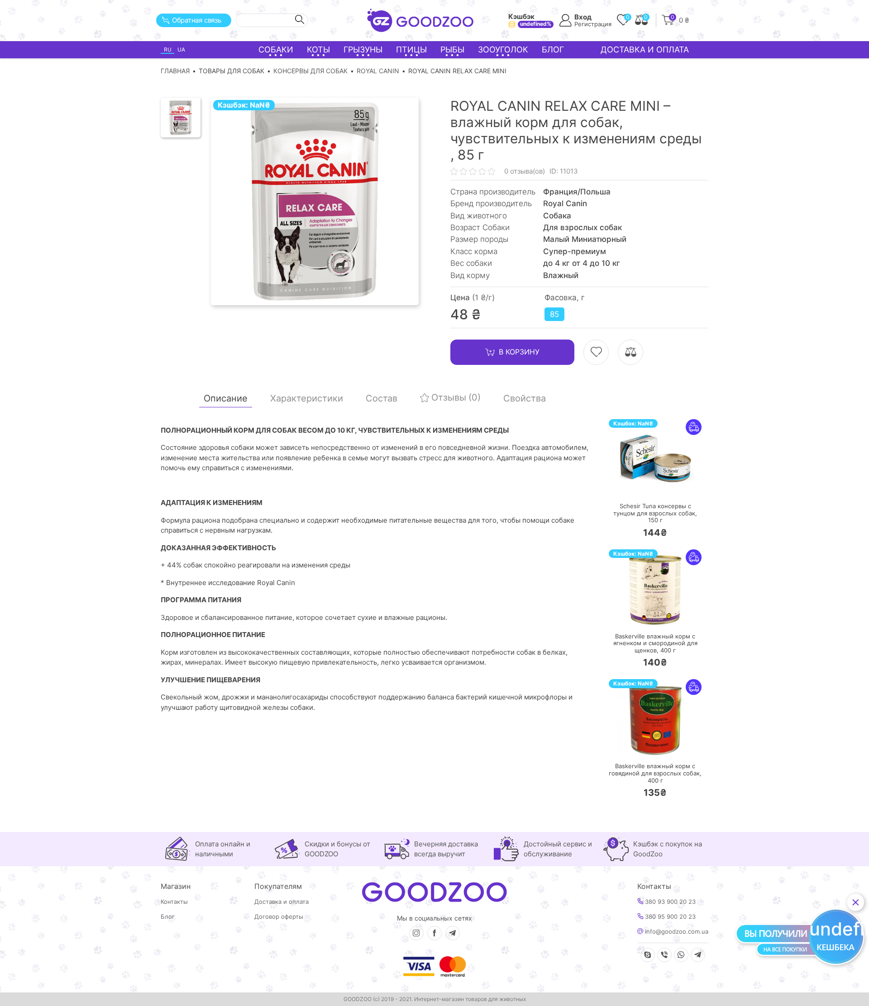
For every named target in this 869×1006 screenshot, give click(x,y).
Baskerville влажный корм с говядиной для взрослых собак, (655, 773)
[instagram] (416, 933)
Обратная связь (196, 20)
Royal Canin (378, 71)
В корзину (519, 351)
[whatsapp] (681, 955)
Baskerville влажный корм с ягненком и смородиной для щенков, (655, 643)
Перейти (664, 485)
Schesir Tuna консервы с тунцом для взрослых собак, (655, 513)
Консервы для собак (310, 71)
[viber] (664, 955)
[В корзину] (628, 486)
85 (554, 314)
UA (181, 49)
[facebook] (434, 933)
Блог (553, 49)
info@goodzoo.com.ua (675, 931)
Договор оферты (278, 916)
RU (168, 49)
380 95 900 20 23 (669, 916)
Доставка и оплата (645, 49)
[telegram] (452, 933)
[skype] (647, 955)
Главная (175, 71)
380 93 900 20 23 (669, 901)
